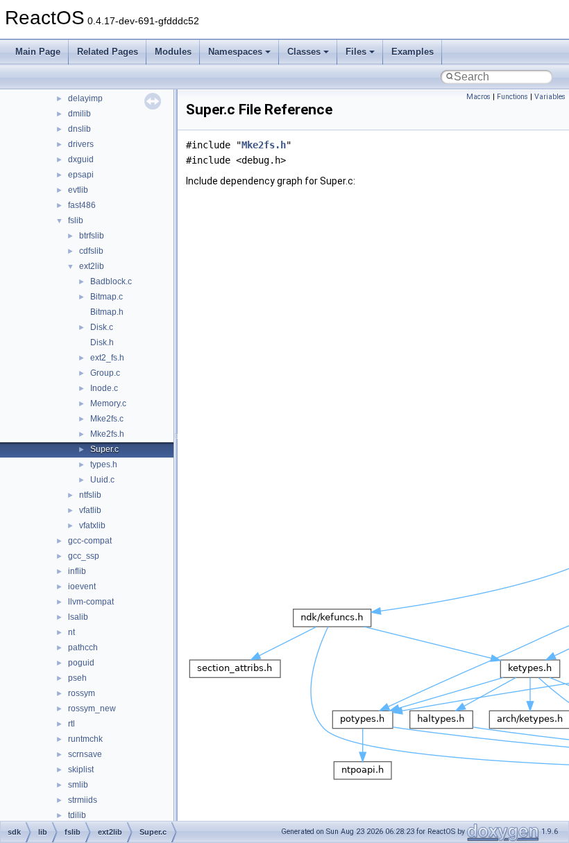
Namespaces (235, 51)
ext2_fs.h (107, 358)
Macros (478, 96)
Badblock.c (111, 281)
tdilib (77, 815)
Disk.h (102, 342)
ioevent (82, 586)
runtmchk (85, 739)
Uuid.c (102, 480)
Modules (173, 51)
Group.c (105, 373)
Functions (512, 96)
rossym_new (92, 708)
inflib (77, 571)
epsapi (81, 175)
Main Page (37, 51)
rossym (81, 693)
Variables (550, 96)
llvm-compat (91, 602)
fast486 (82, 205)
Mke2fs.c (107, 419)
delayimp (85, 98)
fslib (75, 220)
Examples (412, 51)
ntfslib (90, 495)
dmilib (79, 114)
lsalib (78, 617)
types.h (103, 464)
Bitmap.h (107, 312)
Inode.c (104, 388)
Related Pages (107, 51)
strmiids (82, 800)
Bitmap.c (106, 297)
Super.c (104, 449)
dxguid (81, 159)
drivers (81, 144)
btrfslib (91, 236)
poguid (81, 663)
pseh (77, 678)
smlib (78, 785)
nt (71, 632)
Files (356, 51)
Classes (304, 51)
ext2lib (91, 266)
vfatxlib (92, 525)
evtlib (78, 190)
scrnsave (85, 754)
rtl (71, 724)
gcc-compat (90, 541)
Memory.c (108, 403)
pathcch (83, 647)
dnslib (79, 129)
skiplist (81, 769)
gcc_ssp (83, 556)
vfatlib (90, 510)
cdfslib (91, 251)
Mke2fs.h (107, 434)
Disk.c (101, 327)
